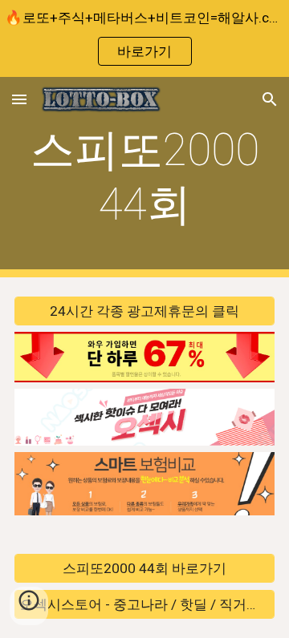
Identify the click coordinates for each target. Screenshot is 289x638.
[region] (144, 38)
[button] (19, 99)
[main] (144, 177)
